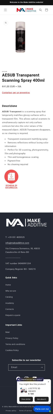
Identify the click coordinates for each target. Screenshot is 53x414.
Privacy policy (11, 411)
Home (8, 285)
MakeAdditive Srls (16, 407)
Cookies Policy (12, 350)
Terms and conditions (15, 344)
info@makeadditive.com (17, 243)
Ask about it (41, 399)
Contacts (9, 309)
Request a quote (12, 315)
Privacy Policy (11, 338)
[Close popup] (48, 381)
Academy (9, 303)
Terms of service (25, 411)
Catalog (9, 297)
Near (7, 332)
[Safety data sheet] (11, 189)
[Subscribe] (42, 367)
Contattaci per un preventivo (16, 92)
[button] (5, 10)
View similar (26, 399)
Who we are (10, 291)
